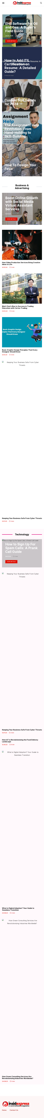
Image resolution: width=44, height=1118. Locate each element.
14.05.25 (8, 214)
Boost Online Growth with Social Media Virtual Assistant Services (21, 203)
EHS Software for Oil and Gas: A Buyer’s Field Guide (21, 27)
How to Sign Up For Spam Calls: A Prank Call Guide (21, 548)
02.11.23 (4, 521)
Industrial (8, 19)
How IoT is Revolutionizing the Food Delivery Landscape (20, 741)
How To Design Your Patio (21, 167)
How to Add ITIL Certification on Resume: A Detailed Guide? (20, 66)
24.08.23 (5, 913)
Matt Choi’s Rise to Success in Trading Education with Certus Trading (17, 307)
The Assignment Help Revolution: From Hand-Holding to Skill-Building (22, 130)
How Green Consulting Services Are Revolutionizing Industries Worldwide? (17, 1077)
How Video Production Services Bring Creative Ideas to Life (21, 263)
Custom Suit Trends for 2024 (20, 102)
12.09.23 (4, 744)
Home (4, 1110)
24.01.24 (8, 556)
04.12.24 (4, 311)
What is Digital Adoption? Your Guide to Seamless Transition (18, 909)
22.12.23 (4, 354)
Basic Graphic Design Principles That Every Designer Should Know (19, 351)
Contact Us (14, 1110)
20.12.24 (4, 267)
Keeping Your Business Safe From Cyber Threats (22, 518)
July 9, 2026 (9, 36)
